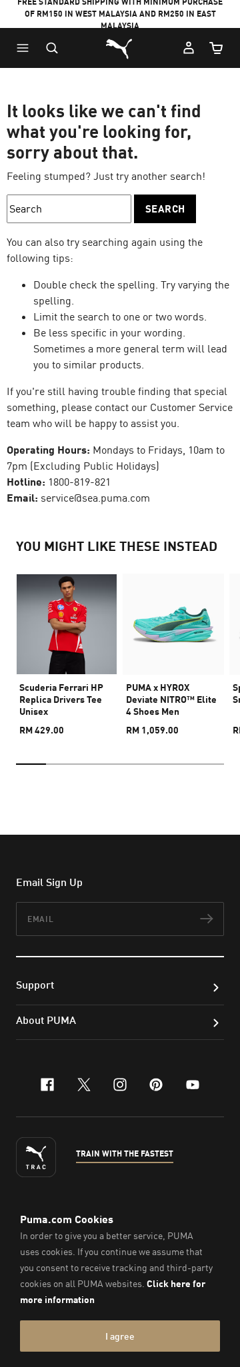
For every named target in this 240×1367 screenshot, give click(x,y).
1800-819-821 (79, 481)
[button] (26, 48)
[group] (66, 649)
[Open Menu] (26, 48)
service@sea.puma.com (95, 497)
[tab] (31, 764)
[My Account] (188, 48)
